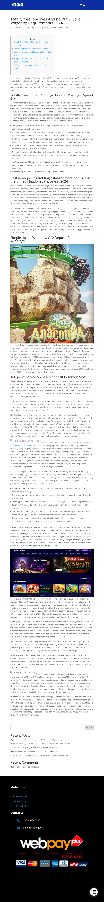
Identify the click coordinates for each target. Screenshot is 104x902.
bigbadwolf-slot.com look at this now (25, 445)
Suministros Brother (19, 801)
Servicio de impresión (19, 806)
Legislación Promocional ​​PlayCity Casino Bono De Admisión (35, 751)
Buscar (89, 727)
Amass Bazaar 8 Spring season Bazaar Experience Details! (34, 747)
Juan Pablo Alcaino (21, 27)
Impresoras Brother (18, 796)
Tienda (13, 791)
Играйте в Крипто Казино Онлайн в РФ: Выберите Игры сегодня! (37, 740)
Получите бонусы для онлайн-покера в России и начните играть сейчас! (40, 743)
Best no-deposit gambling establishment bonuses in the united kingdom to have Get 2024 (32, 51)
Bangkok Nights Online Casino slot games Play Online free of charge (39, 755)
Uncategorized (50, 27)
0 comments (63, 27)
